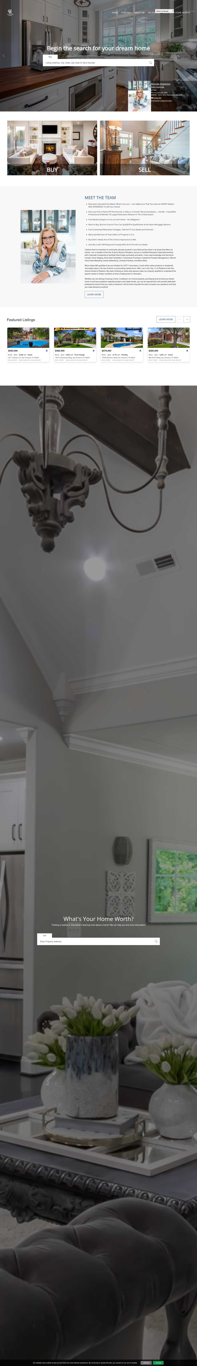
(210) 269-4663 (161, 92)
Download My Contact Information (161, 101)
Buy (50, 56)
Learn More (94, 294)
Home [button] (115, 12)
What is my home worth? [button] (176, 12)
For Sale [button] (126, 12)
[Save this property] (46, 330)
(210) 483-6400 (176, 95)
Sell (44, 935)
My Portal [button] (153, 12)
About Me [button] (139, 12)
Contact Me (157, 98)
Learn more (166, 319)
